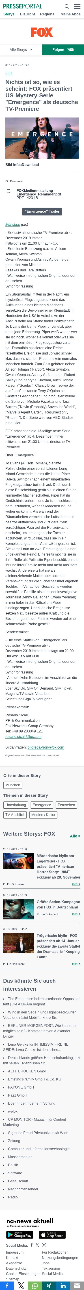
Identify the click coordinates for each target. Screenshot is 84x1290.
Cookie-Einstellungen (23, 1274)
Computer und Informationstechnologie (39, 1149)
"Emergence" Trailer (42, 211)
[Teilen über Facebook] (7, 1286)
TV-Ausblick (15, 815)
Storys (9, 14)
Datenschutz (16, 1268)
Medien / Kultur (43, 815)
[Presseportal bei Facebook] (30, 1245)
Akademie (14, 1263)
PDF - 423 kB (39, 194)
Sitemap (12, 1279)
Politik (13, 1165)
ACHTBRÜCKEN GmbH (27, 1071)
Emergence (42, 805)
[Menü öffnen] (77, 6)
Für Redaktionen (55, 1252)
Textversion (51, 1268)
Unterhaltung (15, 805)
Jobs (46, 1263)
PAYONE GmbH (21, 1087)
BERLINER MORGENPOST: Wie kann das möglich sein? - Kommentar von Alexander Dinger (39, 1031)
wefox (12, 1111)
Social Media (52, 1274)
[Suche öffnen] (67, 6)
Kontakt (12, 1258)
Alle (74, 836)
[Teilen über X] (21, 1286)
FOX (9, 73)
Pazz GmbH (17, 1095)
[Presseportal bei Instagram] (42, 1245)
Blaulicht (27, 14)
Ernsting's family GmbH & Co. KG (34, 1079)
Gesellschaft (18, 1181)
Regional (47, 14)
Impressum (15, 1252)
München (12, 225)
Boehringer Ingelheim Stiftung (31, 1103)
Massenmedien (20, 1157)
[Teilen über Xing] (49, 1286)
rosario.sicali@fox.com (23, 736)
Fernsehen (66, 805)
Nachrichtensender (23, 1189)
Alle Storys (19, 50)
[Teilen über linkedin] (63, 1286)
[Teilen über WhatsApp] (35, 1286)
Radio (13, 1197)
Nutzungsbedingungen (60, 1258)
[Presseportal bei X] (36, 1245)
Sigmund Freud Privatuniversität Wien (38, 1133)
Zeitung (14, 1141)
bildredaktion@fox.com (46, 747)
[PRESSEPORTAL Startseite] (22, 6)
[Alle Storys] (42, 40)
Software (15, 1173)
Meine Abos (71, 14)
